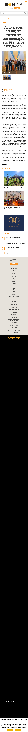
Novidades (14, 307)
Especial (14, 294)
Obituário (14, 304)
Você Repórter (14, 320)
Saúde (14, 291)
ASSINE (13, 263)
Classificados (14, 324)
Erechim (14, 288)
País (14, 280)
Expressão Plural (14, 311)
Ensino (14, 273)
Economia (14, 268)
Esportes (14, 271)
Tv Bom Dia (14, 314)
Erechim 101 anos (14, 296)
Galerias (14, 315)
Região (14, 276)
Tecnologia (14, 286)
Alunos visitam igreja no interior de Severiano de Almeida (12, 208)
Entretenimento (14, 302)
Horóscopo (14, 317)
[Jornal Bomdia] (14, 4)
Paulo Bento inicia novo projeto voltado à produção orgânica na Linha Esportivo (13, 188)
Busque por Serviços (14, 319)
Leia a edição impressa (6, 18)
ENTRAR (14, 259)
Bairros (14, 299)
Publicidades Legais (14, 309)
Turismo (14, 297)
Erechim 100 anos (14, 293)
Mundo (14, 281)
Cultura (14, 284)
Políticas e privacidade (14, 330)
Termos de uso (14, 332)
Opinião (14, 306)
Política (14, 270)
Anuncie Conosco (14, 329)
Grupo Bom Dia (14, 325)
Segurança (14, 275)
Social (14, 301)
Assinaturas (14, 322)
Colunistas (14, 312)
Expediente (14, 327)
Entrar (11, 8)
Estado (14, 278)
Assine (17, 8)
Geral (14, 289)
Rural (14, 283)
